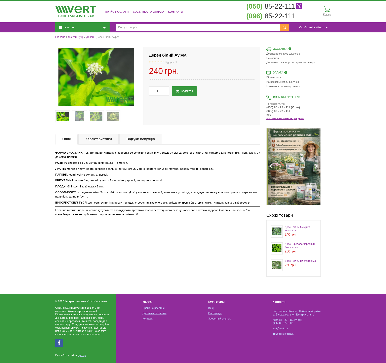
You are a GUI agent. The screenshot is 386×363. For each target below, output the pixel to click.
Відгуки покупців (140, 139)
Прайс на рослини (153, 308)
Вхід (211, 308)
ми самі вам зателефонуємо (285, 118)
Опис (66, 139)
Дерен (90, 37)
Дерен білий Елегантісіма (300, 261)
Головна (60, 37)
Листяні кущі (75, 37)
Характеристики (98, 139)
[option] (293, 166)
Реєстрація (215, 313)
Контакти (175, 11)
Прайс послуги (117, 11)
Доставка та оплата (148, 11)
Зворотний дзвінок (219, 318)
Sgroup (82, 355)
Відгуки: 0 (171, 62)
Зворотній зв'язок (283, 333)
